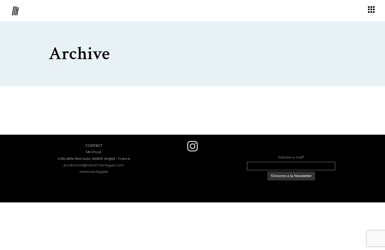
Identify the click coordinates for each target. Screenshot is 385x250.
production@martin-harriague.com (94, 165)
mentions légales (94, 171)
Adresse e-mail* (291, 157)
